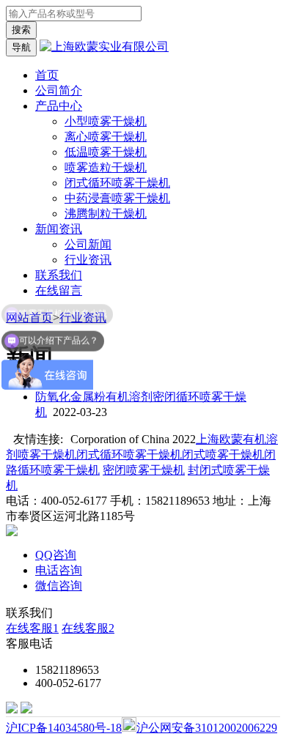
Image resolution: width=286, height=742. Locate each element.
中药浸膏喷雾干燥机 (117, 198)
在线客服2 (88, 628)
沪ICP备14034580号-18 (64, 727)
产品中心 (58, 106)
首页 (47, 75)
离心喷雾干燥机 (106, 136)
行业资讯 (88, 259)
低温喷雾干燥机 (106, 152)
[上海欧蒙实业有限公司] (104, 46)
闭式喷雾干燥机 (223, 454)
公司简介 (58, 90)
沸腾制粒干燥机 (106, 213)
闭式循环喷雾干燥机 (117, 183)
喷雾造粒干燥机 (106, 167)
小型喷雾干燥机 (106, 121)
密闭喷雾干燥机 (144, 470)
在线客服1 (32, 628)
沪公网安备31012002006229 (206, 727)
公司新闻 (88, 244)
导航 (21, 47)
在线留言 (58, 290)
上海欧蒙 (219, 439)
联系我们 (58, 275)
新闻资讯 (58, 229)
